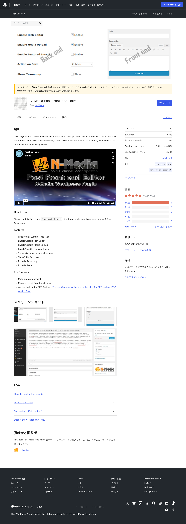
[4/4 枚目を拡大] (113, 332)
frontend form (155, 170)
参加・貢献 (116, 479)
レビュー (32, 117)
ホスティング (16, 487)
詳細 (19, 117)
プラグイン (49, 487)
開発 (64, 117)
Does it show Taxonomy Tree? (29, 420)
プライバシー (16, 491)
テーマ (47, 483)
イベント (115, 483)
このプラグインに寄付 (135, 277)
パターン (48, 491)
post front (167, 170)
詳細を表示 (130, 177)
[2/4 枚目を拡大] (78, 310)
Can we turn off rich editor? (28, 411)
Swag (114, 491)
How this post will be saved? (28, 394)
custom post (160, 164)
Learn (80, 479)
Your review (130, 226)
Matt (147, 483)
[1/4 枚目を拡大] (43, 310)
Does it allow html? (23, 402)
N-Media (39, 105)
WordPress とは (18, 479)
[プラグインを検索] (39, 23)
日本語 (39, 507)
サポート (167, 117)
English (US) (166, 158)
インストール (49, 117)
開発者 (80, 487)
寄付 (114, 487)
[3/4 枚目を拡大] (113, 310)
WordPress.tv (85, 491)
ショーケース (50, 479)
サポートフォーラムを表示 (138, 249)
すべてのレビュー (163, 226)
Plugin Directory (18, 14)
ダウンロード (164, 103)
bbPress (149, 487)
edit (169, 164)
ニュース (15, 483)
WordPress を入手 (172, 5)
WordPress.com (152, 479)
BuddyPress (151, 491)
